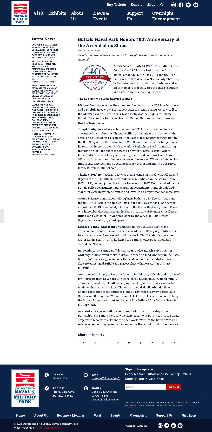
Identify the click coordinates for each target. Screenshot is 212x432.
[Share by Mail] (174, 342)
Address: (59, 388)
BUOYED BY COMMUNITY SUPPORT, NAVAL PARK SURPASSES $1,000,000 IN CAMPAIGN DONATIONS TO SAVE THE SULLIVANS (46, 49)
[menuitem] (116, 5)
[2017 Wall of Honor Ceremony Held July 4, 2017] (2, 216)
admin (98, 51)
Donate (136, 4)
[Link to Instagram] (173, 4)
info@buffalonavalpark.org (108, 378)
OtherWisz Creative (48, 427)
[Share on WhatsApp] (106, 342)
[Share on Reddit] (163, 342)
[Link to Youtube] (195, 4)
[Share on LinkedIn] (129, 342)
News (91, 51)
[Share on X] (95, 342)
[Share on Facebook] (83, 342)
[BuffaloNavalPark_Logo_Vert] (20, 13)
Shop (151, 4)
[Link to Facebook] (180, 4)
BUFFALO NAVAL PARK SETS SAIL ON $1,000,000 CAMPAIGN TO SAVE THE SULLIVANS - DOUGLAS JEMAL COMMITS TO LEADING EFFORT (45, 92)
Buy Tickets (116, 4)
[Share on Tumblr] (140, 342)
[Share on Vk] (151, 342)
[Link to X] (188, 4)
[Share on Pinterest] (117, 342)
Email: (96, 375)
